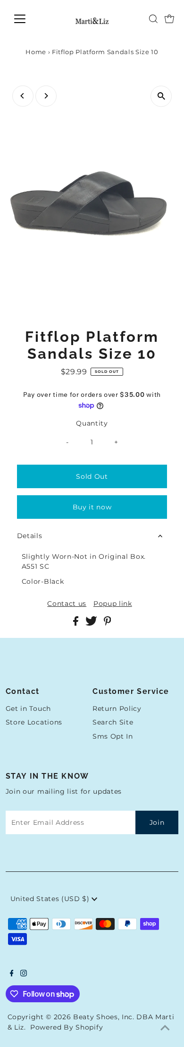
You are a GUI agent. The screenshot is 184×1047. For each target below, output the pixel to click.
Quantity (92, 423)
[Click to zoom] (161, 96)
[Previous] (22, 95)
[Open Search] (153, 19)
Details (29, 536)
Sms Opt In (112, 736)
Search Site (112, 722)
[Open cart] (169, 19)
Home (35, 52)
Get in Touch (28, 708)
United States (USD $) (51, 898)
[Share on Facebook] (77, 623)
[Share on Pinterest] (107, 623)
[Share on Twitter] (92, 623)
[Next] (46, 95)
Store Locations (34, 722)
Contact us (66, 604)
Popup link (112, 604)
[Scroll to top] (165, 1028)
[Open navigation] (27, 19)
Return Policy (117, 708)
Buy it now (92, 507)
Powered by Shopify (66, 1027)
